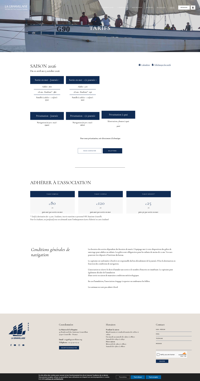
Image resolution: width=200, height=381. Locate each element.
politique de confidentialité (54, 379)
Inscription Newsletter (69, 348)
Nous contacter (89, 151)
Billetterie (112, 151)
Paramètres (123, 377)
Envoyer (162, 361)
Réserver (184, 7)
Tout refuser (138, 377)
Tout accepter (153, 377)
